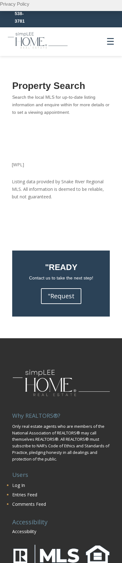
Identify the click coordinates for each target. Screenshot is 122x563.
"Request (61, 296)
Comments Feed (29, 504)
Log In (18, 485)
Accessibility (24, 531)
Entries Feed (24, 495)
